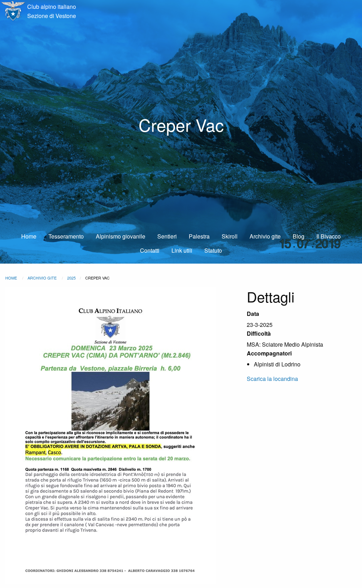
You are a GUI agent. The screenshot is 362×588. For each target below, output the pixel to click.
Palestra (199, 236)
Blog (298, 236)
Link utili (181, 250)
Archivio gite (265, 236)
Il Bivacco (328, 236)
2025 (71, 278)
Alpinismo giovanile (120, 236)
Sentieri (167, 236)
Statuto (213, 250)
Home (28, 236)
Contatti (149, 250)
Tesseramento (66, 236)
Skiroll (230, 236)
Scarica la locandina (272, 379)
